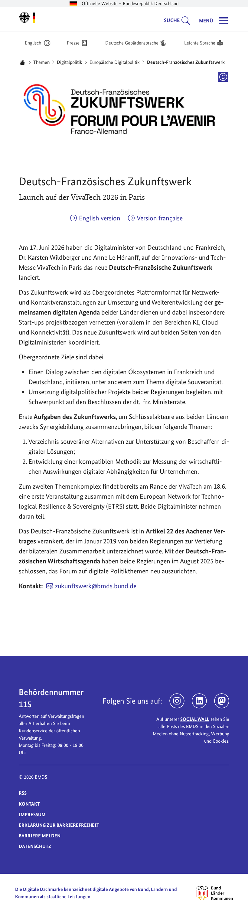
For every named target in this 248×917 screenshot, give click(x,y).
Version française (160, 218)
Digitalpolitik (69, 62)
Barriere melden (39, 836)
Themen (41, 62)
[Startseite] (22, 62)
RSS (23, 793)
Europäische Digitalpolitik (115, 62)
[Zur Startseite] (27, 17)
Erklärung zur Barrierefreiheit (59, 825)
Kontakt (29, 804)
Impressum (32, 814)
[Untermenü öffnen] (187, 21)
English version (99, 218)
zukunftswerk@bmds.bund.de (95, 586)
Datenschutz (35, 846)
